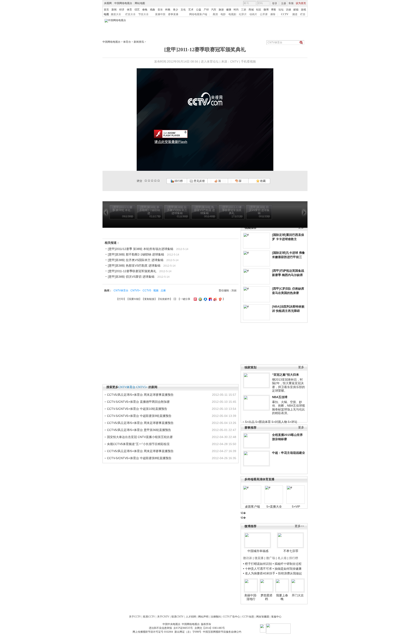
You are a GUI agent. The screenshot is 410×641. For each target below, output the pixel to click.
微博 (266, 9)
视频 (155, 290)
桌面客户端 (252, 506)
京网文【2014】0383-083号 (210, 627)
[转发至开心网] (195, 299)
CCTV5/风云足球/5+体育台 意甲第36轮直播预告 (139, 430)
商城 (251, 9)
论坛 (281, 9)
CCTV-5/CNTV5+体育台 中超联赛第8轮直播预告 (139, 458)
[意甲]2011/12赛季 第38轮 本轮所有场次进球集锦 (140, 249)
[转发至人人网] (205, 299)
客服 (291, 3)
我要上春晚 (282, 597)
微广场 (270, 558)
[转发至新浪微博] (214, 299)
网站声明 (203, 616)
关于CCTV (135, 616)
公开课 (264, 14)
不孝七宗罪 (290, 551)
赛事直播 (173, 14)
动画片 (253, 14)
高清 (215, 14)
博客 (273, 9)
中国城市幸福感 (257, 551)
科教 (167, 9)
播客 (272, 14)
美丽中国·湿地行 (250, 597)
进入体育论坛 (210, 61)
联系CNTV (177, 616)
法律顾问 (216, 616)
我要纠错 (134, 299)
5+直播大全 (274, 506)
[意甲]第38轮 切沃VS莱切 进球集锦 (131, 276)
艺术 (190, 9)
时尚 (236, 9)
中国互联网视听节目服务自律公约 (222, 631)
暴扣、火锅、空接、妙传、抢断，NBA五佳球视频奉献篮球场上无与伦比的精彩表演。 (288, 407)
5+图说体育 (263, 421)
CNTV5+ (135, 290)
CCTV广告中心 (231, 616)
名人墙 (282, 558)
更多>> (299, 526)
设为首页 (301, 3)
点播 (163, 290)
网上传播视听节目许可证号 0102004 (153, 631)
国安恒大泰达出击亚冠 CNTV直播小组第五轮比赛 (140, 437)
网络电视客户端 (198, 14)
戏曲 (152, 9)
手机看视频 (248, 61)
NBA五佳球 (279, 397)
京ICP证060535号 (183, 627)
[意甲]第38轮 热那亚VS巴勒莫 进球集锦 (134, 265)
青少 (175, 9)
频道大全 (116, 14)
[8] (155, 180)
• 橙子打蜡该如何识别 (257, 563)
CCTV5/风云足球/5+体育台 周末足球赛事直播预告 (140, 394)
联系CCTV (149, 616)
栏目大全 (130, 14)
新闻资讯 (139, 41)
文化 (183, 9)
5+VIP (296, 506)
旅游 (221, 9)
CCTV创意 (248, 616)
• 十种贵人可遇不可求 (258, 568)
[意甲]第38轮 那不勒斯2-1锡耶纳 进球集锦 (136, 254)
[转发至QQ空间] (200, 299)
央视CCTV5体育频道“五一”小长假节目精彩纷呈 (138, 444)
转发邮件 (165, 299)
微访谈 (247, 558)
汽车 (213, 9)
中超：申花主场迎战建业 (288, 452)
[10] (158, 180)
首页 (106, 9)
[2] (145, 180)
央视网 (108, 3)
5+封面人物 (279, 421)
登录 (274, 3)
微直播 (259, 558)
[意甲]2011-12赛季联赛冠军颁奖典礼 (132, 271)
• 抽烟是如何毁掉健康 (287, 568)
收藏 (262, 181)
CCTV (284, 14)
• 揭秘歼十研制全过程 (287, 563)
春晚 (144, 9)
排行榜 (178, 181)
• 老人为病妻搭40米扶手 (259, 573)
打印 (121, 299)
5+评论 (292, 421)
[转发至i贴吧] (210, 299)
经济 (121, 9)
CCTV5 (147, 290)
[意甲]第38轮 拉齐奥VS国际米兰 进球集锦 (135, 260)
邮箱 (296, 9)
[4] (149, 180)
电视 (106, 14)
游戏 (303, 9)
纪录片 (243, 14)
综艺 (137, 9)
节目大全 (143, 14)
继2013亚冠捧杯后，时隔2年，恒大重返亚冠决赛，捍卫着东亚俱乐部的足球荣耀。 (288, 385)
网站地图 (140, 3)
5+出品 (250, 421)
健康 (228, 9)
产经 (206, 9)
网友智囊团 (262, 616)
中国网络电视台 (123, 3)
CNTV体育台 (121, 290)
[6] (152, 180)
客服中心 (276, 616)
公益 (198, 9)
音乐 (160, 9)
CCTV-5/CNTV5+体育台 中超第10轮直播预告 (137, 408)
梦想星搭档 (266, 597)
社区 (258, 9)
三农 (243, 9)
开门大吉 (298, 595)
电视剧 (232, 14)
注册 (283, 3)
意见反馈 (199, 181)
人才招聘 (191, 616)
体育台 (127, 41)
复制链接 (149, 299)
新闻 (114, 9)
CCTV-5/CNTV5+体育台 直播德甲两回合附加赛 (138, 401)
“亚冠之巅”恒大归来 (285, 374)
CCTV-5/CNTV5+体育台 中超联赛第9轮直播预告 (139, 416)
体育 (129, 9)
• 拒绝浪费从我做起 (289, 573)
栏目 (302, 14)
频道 (294, 14)
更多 (301, 367)
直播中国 (160, 14)
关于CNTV (163, 616)
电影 (223, 14)
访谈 (288, 9)
